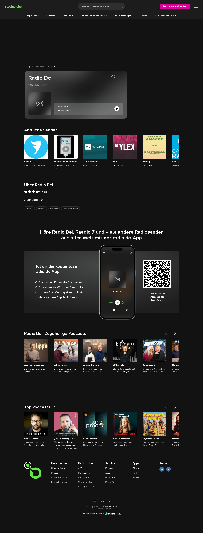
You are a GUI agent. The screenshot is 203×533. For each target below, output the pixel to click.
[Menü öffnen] (196, 6)
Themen (143, 16)
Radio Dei (63, 110)
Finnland (54, 209)
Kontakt (109, 468)
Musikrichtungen (122, 16)
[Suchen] (121, 6)
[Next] (175, 128)
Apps (107, 473)
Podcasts (50, 16)
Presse (54, 473)
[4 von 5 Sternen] (37, 192)
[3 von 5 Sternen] (33, 192)
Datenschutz (84, 473)
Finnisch (29, 209)
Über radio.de (58, 468)
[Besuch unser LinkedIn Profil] (161, 469)
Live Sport (68, 16)
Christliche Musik (37, 85)
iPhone (135, 468)
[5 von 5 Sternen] (41, 192)
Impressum (83, 478)
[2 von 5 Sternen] (30, 192)
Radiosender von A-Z (165, 16)
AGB (80, 468)
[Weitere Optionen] (121, 77)
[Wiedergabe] (116, 108)
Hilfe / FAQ (110, 478)
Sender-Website (32, 200)
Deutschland (103, 501)
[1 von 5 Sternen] (26, 192)
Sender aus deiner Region (94, 16)
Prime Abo (110, 482)
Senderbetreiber (59, 482)
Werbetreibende (59, 478)
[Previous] (166, 128)
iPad (134, 473)
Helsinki (41, 209)
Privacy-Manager (86, 487)
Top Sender (32, 16)
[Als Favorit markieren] (113, 76)
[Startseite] (29, 66)
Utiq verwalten (85, 482)
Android (136, 478)
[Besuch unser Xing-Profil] (168, 469)
